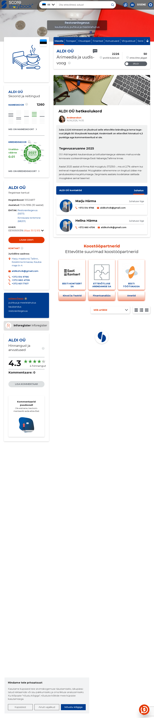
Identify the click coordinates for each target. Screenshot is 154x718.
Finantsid (98, 40)
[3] (141, 310)
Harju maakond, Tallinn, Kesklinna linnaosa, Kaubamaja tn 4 (27, 262)
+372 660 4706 (21, 280)
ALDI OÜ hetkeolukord (80, 111)
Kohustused (112, 40)
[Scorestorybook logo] (17, 4)
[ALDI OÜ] (26, 60)
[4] (147, 310)
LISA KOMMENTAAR (26, 384)
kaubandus (14, 306)
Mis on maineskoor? (21, 129)
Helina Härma (86, 220)
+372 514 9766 (20, 276)
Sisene (141, 4)
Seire (140, 40)
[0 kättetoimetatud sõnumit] (95, 51)
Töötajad (71, 40)
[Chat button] (125, 4)
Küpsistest (20, 707)
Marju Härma (85, 201)
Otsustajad (84, 40)
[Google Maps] (10, 262)
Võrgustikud (128, 40)
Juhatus (139, 190)
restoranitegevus (18, 311)
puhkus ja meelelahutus (22, 302)
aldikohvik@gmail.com (25, 271)
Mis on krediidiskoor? (22, 171)
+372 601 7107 (20, 283)
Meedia (59, 40)
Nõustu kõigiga (73, 707)
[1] (136, 310)
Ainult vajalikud (47, 707)
